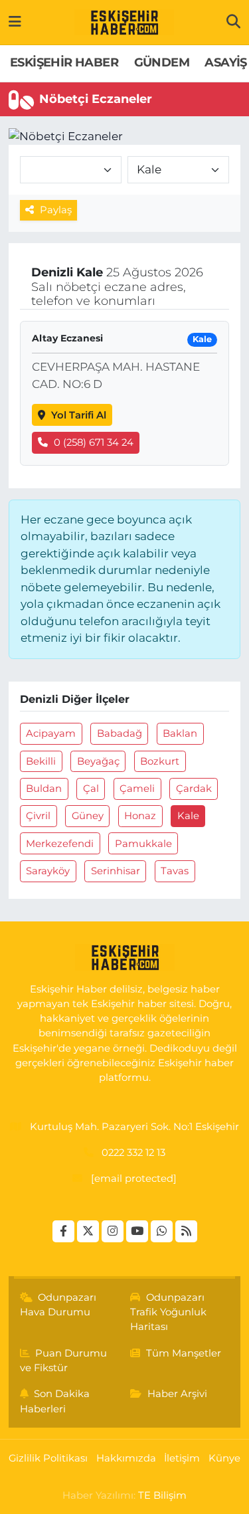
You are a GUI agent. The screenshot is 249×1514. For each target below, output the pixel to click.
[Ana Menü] (15, 22)
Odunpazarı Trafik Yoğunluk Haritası (168, 1312)
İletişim (182, 1458)
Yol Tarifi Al (78, 415)
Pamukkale (143, 844)
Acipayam (51, 733)
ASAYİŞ (225, 62)
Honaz (140, 816)
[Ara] (233, 22)
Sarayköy (48, 871)
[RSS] (186, 1231)
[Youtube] (137, 1231)
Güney (88, 816)
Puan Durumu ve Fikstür (64, 1360)
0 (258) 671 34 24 (93, 442)
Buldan (44, 789)
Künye (224, 1458)
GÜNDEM (161, 62)
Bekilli (41, 761)
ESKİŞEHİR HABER (64, 62)
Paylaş (56, 210)
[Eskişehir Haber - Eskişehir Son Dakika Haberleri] (124, 22)
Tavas (175, 871)
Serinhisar (115, 871)
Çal (91, 789)
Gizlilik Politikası (48, 1458)
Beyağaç (98, 761)
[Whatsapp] (162, 1231)
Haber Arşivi (177, 1394)
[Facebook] (63, 1231)
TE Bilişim (162, 1495)
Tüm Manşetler (183, 1353)
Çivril (38, 816)
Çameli (137, 789)
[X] (88, 1231)
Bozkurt (159, 761)
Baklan (180, 733)
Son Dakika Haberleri (55, 1401)
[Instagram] (113, 1231)
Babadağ (119, 733)
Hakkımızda (126, 1458)
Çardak (194, 789)
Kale (188, 816)
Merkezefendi (60, 844)
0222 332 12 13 (133, 1153)
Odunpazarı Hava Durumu (58, 1304)
